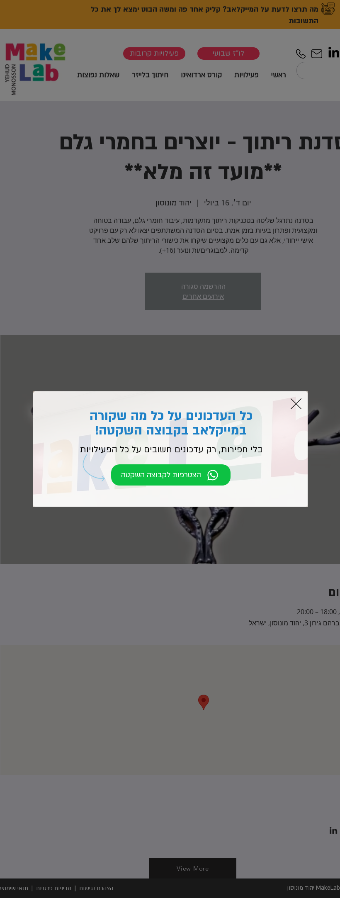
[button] (296, 404)
